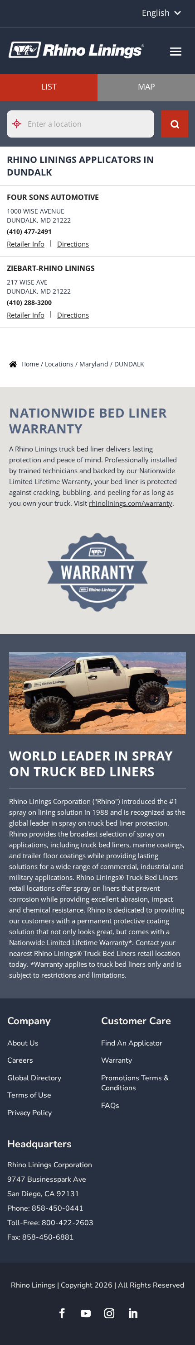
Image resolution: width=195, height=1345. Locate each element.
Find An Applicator (131, 1043)
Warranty (116, 1060)
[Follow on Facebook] (62, 1313)
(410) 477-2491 (29, 231)
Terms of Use (29, 1095)
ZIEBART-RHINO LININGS (51, 268)
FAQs (110, 1106)
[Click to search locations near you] (20, 124)
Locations (60, 364)
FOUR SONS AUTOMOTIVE (53, 197)
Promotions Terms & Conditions (135, 1083)
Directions (73, 243)
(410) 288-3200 (29, 302)
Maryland (94, 364)
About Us (23, 1043)
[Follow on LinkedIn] (133, 1313)
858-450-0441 (57, 1208)
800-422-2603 (67, 1223)
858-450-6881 (48, 1237)
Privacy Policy (29, 1113)
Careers (20, 1060)
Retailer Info (25, 243)
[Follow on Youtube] (86, 1313)
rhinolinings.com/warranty (130, 503)
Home (31, 364)
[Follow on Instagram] (109, 1313)
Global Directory (34, 1078)
